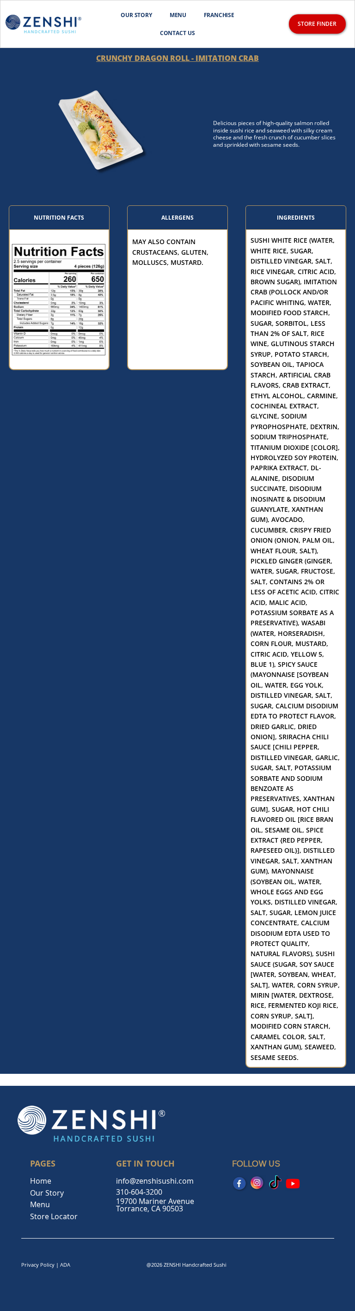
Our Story (47, 1193)
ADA (65, 1264)
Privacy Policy (38, 1264)
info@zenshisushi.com (155, 1181)
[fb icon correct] (240, 1183)
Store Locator (54, 1216)
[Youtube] (293, 1183)
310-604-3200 (139, 1192)
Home (40, 1181)
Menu (40, 1204)
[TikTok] (275, 1183)
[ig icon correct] (258, 1183)
